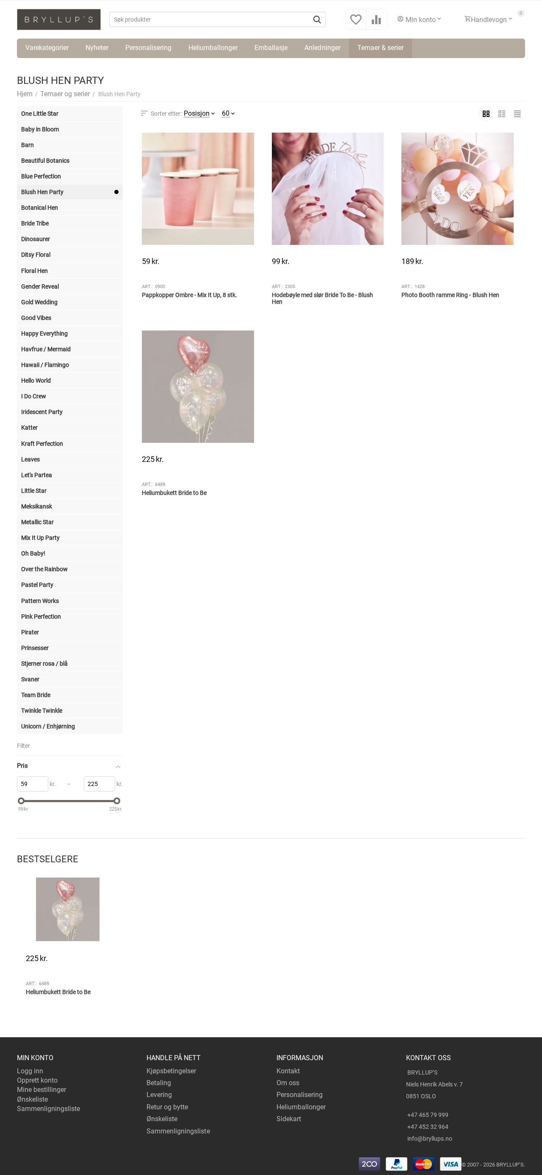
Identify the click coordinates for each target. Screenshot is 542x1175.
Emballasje (271, 48)
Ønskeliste (32, 1099)
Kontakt (288, 1071)
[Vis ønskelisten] (355, 24)
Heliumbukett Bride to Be (174, 492)
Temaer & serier (380, 48)
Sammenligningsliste (48, 1109)
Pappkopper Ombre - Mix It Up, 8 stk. (189, 295)
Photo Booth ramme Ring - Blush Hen (450, 295)
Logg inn (30, 1071)
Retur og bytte (167, 1107)
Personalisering (148, 48)
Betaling (159, 1083)
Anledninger (322, 48)
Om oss (288, 1083)
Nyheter (97, 48)
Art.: (147, 286)
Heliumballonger (213, 48)
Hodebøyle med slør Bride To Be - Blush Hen (322, 299)
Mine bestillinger (41, 1090)
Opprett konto (37, 1080)
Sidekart (289, 1119)
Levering (159, 1095)
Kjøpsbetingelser (171, 1071)
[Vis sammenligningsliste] (376, 24)
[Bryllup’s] (59, 19)
